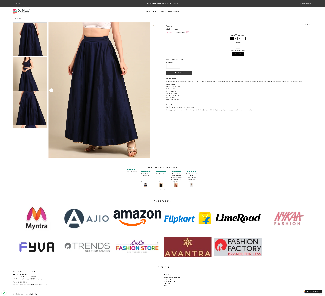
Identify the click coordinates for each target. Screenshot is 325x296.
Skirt (16, 19)
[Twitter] (162, 267)
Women (155, 11)
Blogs (165, 286)
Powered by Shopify (31, 294)
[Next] (154, 90)
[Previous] (51, 90)
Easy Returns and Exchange (170, 11)
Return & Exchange (169, 281)
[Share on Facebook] (305, 24)
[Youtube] (168, 267)
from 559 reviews (132, 172)
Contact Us (167, 275)
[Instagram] (158, 267)
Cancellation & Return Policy (172, 277)
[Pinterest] (165, 267)
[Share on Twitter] (307, 24)
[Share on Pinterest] (309, 24)
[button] (161, 190)
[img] (131, 169)
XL (243, 38)
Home (148, 11)
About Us (166, 273)
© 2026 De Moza (18, 294)
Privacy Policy (168, 279)
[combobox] (62, 3)
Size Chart (167, 283)
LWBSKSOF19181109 (238, 53)
